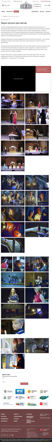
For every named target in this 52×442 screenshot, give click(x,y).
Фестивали (4, 421)
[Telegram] (10, 435)
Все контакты (36, 1)
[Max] (5, 435)
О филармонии (34, 11)
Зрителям (48, 11)
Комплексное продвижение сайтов (45, 434)
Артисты (42, 11)
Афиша (3, 11)
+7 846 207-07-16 (37, 4)
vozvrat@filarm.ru (37, 6)
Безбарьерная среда (18, 1)
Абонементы (10, 11)
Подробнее (46, 440)
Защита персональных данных (31, 421)
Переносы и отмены (6, 1)
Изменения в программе (30, 417)
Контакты (3, 416)
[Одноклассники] (7, 435)
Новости (5, 16)
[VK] (2, 435)
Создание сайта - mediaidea (46, 430)
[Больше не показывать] (49, 440)
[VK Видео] (12, 435)
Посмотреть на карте (45, 417)
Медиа (15, 421)
